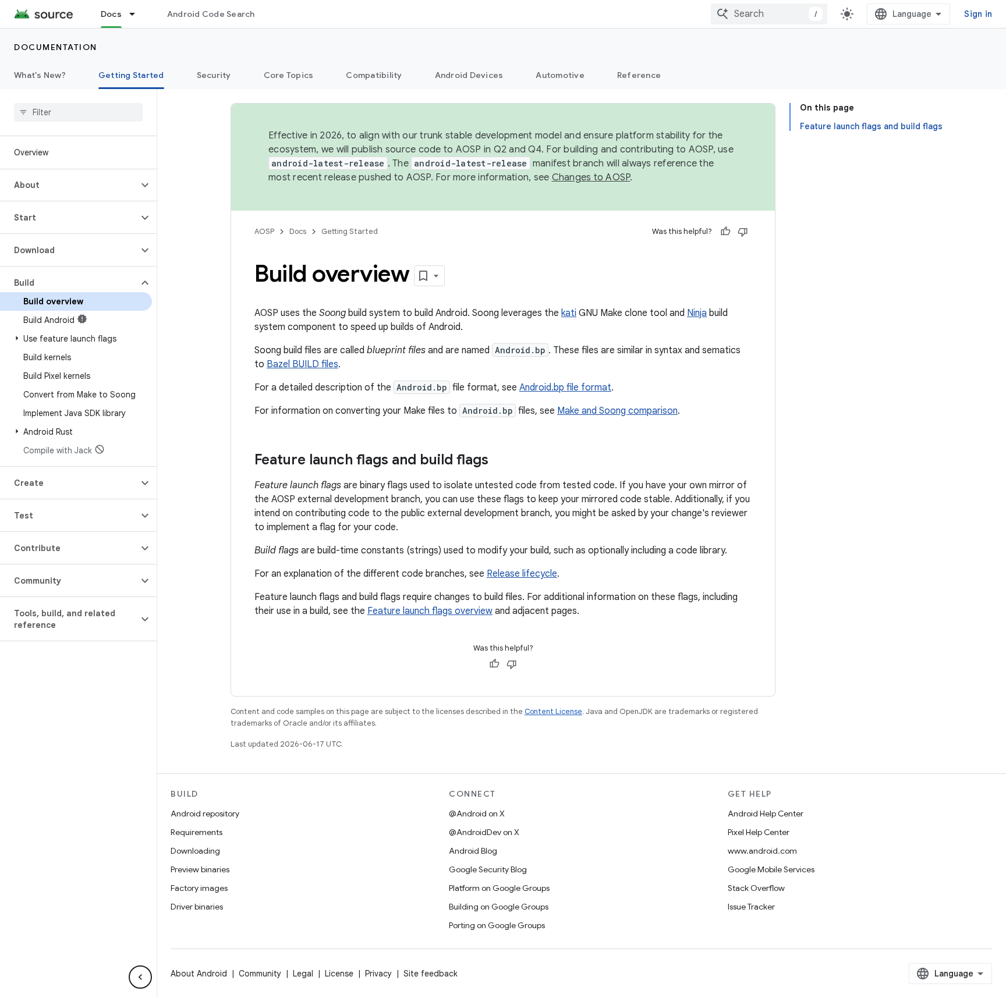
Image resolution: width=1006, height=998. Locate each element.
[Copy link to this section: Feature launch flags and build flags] (500, 461)
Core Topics (289, 75)
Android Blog (473, 851)
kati (568, 313)
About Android (199, 973)
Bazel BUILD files (302, 364)
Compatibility (374, 75)
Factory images (199, 888)
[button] (69, 185)
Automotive (560, 75)
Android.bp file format (565, 387)
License (339, 973)
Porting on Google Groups (497, 925)
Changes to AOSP (591, 177)
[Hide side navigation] (140, 977)
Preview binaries (200, 869)
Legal (303, 973)
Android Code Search (211, 14)
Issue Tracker (751, 906)
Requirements (196, 832)
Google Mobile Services (771, 869)
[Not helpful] (743, 231)
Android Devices (469, 75)
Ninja (697, 313)
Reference (639, 75)
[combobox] (769, 13)
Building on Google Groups (498, 906)
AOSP (264, 231)
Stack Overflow (756, 888)
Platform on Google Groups (499, 888)
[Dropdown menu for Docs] (137, 14)
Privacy (378, 973)
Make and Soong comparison (617, 411)
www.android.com (762, 851)
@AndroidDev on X (484, 832)
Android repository (205, 813)
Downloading (195, 851)
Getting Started (131, 75)
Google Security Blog (488, 869)
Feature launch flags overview (430, 611)
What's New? (40, 75)
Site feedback (430, 973)
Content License (553, 711)
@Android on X (477, 813)
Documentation (55, 47)
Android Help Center (765, 813)
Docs (111, 14)
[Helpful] (725, 231)
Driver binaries (197, 906)
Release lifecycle (522, 574)
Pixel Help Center (758, 832)
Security (214, 75)
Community (260, 973)
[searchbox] (78, 112)
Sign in (978, 14)
